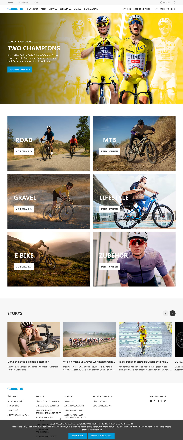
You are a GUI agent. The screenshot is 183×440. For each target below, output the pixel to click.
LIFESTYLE (65, 8)
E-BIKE (77, 8)
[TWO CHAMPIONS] (74, 97)
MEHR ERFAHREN (24, 151)
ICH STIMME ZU (77, 436)
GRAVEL (53, 8)
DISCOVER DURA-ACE (19, 69)
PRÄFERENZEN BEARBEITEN (101, 436)
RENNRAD (32, 8)
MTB (43, 8)
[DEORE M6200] (99, 97)
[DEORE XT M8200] (91, 97)
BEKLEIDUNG (91, 8)
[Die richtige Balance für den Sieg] (83, 97)
